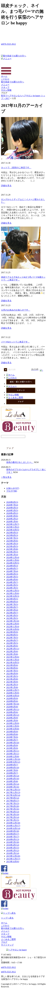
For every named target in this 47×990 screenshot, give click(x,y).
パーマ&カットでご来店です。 (15, 342)
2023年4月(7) (12, 613)
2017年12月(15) (13, 790)
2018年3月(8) (12, 781)
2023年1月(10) (12, 621)
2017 (7, 98)
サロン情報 (6, 90)
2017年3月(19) (12, 814)
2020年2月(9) (12, 718)
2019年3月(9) (12, 748)
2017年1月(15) (12, 820)
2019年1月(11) (12, 754)
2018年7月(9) (12, 770)
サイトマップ (7, 945)
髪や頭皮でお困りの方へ (12, 82)
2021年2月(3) (12, 685)
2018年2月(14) (12, 784)
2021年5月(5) (12, 676)
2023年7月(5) (12, 604)
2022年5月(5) (12, 643)
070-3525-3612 (8, 44)
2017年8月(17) (12, 801)
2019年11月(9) (12, 726)
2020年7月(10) (12, 704)
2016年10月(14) (13, 828)
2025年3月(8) (12, 549)
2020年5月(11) (12, 709)
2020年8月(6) (12, 701)
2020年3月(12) (12, 715)
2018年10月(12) (13, 762)
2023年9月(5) (12, 599)
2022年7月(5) (12, 638)
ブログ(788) (11, 491)
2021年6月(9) (12, 673)
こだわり (5, 79)
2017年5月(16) (12, 809)
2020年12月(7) (12, 690)
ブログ (4, 942)
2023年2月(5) (12, 618)
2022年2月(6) (12, 651)
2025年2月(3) (12, 552)
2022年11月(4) (12, 626)
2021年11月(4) (12, 660)
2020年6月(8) (12, 707)
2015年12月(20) (13, 856)
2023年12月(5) (12, 591)
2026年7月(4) (12, 505)
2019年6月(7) (12, 740)
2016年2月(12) (12, 850)
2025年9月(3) (12, 532)
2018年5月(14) (12, 776)
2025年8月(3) (12, 535)
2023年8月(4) (12, 602)
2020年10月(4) (12, 696)
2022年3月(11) (12, 649)
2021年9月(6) (12, 665)
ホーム (4, 76)
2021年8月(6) (12, 668)
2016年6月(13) (12, 839)
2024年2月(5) (12, 585)
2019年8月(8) (12, 734)
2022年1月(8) (12, 654)
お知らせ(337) (12, 488)
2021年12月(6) (12, 657)
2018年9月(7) (12, 765)
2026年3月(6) (12, 516)
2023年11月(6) (12, 593)
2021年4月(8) (12, 679)
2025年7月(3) (12, 538)
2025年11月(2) (12, 527)
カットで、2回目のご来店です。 (16, 167)
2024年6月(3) (12, 574)
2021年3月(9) (12, 682)
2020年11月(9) (12, 693)
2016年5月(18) (12, 842)
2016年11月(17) (13, 826)
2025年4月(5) (12, 546)
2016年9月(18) (12, 831)
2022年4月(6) (12, 646)
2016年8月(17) (12, 834)
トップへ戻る (7, 918)
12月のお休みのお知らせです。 (15, 310)
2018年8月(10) (12, 767)
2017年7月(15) (12, 803)
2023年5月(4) (12, 610)
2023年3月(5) (12, 615)
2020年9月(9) (12, 698)
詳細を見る (6, 185)
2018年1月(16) (12, 787)
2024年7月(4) (12, 571)
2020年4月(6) (12, 712)
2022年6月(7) (12, 640)
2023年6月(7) (12, 607)
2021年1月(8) (12, 687)
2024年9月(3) (12, 566)
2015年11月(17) (13, 859)
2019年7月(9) (12, 737)
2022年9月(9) (12, 632)
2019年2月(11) (12, 751)
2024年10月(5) (12, 563)
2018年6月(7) (12, 773)
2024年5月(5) (12, 577)
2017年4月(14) (12, 812)
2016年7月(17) (12, 837)
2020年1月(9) (12, 720)
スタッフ (5, 87)
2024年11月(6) (12, 560)
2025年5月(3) (12, 544)
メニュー (5, 84)
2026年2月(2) (12, 519)
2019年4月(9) (12, 745)
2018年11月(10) (13, 759)
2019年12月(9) (12, 723)
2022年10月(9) (12, 629)
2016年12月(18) (13, 823)
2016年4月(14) (12, 845)
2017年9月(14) (12, 798)
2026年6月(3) (12, 508)
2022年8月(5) (12, 635)
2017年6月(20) (12, 806)
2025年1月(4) (12, 555)
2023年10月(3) (12, 596)
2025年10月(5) (12, 530)
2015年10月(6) (12, 861)
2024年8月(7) (12, 568)
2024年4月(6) (12, 579)
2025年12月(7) (12, 524)
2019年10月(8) (12, 729)
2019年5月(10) (12, 743)
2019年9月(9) (12, 732)
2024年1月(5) (12, 588)
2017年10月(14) (13, 795)
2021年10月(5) (12, 662)
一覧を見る (6, 477)
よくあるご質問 (8, 939)
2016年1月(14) (12, 853)
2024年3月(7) (12, 582)
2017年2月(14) (12, 817)
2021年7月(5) (12, 671)
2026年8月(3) (12, 502)
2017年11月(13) (13, 792)
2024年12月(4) (12, 557)
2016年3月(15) (12, 848)
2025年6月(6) (12, 541)
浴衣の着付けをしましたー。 (19, 462)
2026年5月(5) (12, 510)
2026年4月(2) (12, 513)
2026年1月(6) (12, 521)
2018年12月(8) (12, 756)
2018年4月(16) (12, 779)
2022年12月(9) (12, 624)
